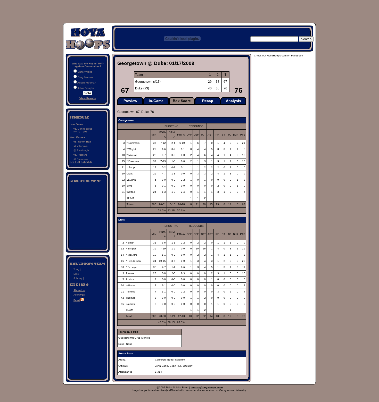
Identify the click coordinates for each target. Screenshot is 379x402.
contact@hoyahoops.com (207, 387)
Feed (76, 300)
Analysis (233, 101)
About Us (79, 290)
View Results (87, 98)
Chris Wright (85, 71)
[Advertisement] (87, 215)
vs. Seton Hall (82, 141)
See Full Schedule (81, 162)
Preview (130, 101)
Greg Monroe (85, 77)
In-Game (156, 101)
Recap (207, 101)
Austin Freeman (86, 82)
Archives (79, 294)
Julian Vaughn (86, 88)
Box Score (182, 101)
